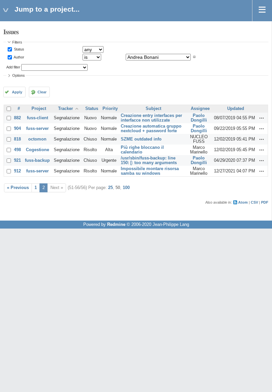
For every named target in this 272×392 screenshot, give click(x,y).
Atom (243, 202)
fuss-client (37, 118)
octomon (37, 139)
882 (17, 118)
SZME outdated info (141, 139)
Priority (110, 108)
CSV (254, 202)
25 (110, 187)
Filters (17, 42)
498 (17, 149)
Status (18, 49)
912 (17, 171)
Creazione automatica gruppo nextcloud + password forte (151, 128)
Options (18, 75)
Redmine (116, 224)
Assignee (200, 108)
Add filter (13, 67)
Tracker (65, 108)
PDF (264, 202)
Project (39, 108)
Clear (41, 92)
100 (126, 187)
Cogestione (37, 149)
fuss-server (37, 128)
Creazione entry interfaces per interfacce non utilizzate (151, 118)
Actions (261, 118)
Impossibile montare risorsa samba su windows (150, 171)
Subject (153, 108)
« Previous (18, 187)
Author (18, 57)
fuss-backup (37, 160)
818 (17, 139)
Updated (235, 108)
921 (17, 160)
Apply (17, 92)
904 (17, 128)
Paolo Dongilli (199, 118)
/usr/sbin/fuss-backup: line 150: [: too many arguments (149, 160)
